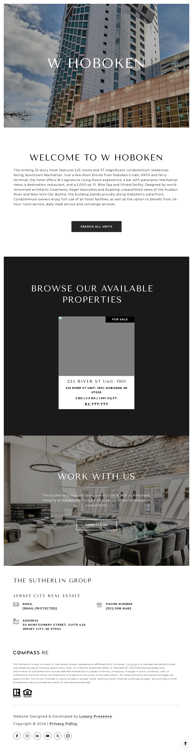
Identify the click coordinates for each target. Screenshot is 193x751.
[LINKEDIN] (37, 736)
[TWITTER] (57, 736)
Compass (131, 664)
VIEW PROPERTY (96, 363)
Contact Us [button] (96, 524)
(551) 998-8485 (118, 608)
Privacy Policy (63, 724)
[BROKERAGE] (68, 736)
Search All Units (96, 226)
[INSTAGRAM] (27, 736)
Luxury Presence (95, 716)
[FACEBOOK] (17, 736)
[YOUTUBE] (47, 736)
